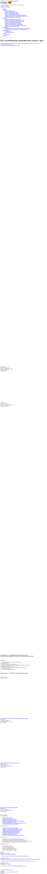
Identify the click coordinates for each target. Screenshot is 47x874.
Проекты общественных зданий (11, 11)
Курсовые (5, 18)
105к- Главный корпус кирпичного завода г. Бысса (10, 762)
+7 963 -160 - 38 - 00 (4, 0)
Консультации (5, 27)
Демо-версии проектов (9, 32)
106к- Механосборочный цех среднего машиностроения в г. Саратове (14, 718)
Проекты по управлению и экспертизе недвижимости (15, 15)
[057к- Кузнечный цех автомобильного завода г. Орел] (7, 56)
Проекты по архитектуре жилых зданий (13, 19)
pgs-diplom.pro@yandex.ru (13, 0)
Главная (4, 8)
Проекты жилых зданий (9, 10)
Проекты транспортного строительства (12, 17)
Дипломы (5, 9)
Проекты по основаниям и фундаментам (13, 23)
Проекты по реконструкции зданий (12, 26)
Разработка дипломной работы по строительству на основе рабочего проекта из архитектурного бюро (20, 859)
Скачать (2, 369)
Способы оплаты (8, 31)
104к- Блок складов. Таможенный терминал (9, 807)
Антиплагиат (7, 34)
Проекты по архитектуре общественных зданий (14, 20)
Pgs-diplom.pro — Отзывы (5, 863)
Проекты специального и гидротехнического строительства (17, 16)
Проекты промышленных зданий (11, 12)
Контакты (5, 35)
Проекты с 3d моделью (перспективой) (8, 854)
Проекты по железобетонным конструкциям (13, 24)
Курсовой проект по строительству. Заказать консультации (16, 29)
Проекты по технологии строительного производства (15, 25)
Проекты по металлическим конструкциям (13, 22)
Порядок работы (6, 30)
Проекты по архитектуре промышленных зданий (14, 21)
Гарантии (4, 33)
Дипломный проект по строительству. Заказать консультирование (18, 28)
